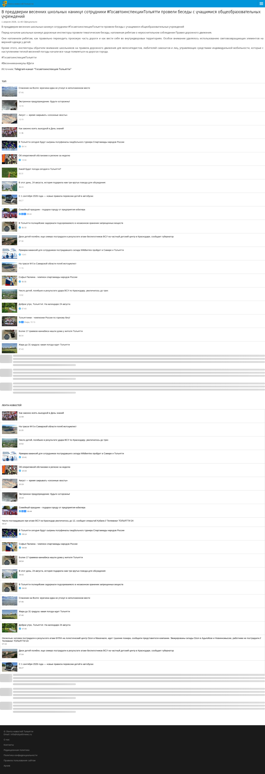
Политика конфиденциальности (20, 755)
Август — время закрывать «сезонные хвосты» (43, 115)
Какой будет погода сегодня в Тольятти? (40, 169)
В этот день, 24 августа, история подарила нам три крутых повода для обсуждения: (62, 182)
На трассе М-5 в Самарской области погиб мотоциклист (47, 263)
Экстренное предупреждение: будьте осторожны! (44, 101)
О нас (7, 739)
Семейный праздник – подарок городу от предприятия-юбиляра (52, 209)
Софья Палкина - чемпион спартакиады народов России (48, 277)
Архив (7, 765)
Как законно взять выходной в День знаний (41, 128)
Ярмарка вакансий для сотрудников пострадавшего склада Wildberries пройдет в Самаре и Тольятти (71, 250)
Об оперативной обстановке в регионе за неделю (44, 155)
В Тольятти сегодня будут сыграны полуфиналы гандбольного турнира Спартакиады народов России (71, 142)
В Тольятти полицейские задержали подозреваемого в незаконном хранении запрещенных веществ (71, 223)
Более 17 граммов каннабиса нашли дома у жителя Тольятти (51, 331)
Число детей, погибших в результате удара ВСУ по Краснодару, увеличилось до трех (63, 290)
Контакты (9, 744)
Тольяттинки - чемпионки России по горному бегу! (44, 317)
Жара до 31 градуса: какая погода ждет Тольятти (44, 344)
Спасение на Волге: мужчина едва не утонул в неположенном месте (54, 88)
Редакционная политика (16, 750)
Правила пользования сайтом (19, 760)
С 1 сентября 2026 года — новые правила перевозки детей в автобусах (56, 196)
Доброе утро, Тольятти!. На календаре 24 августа (44, 304)
